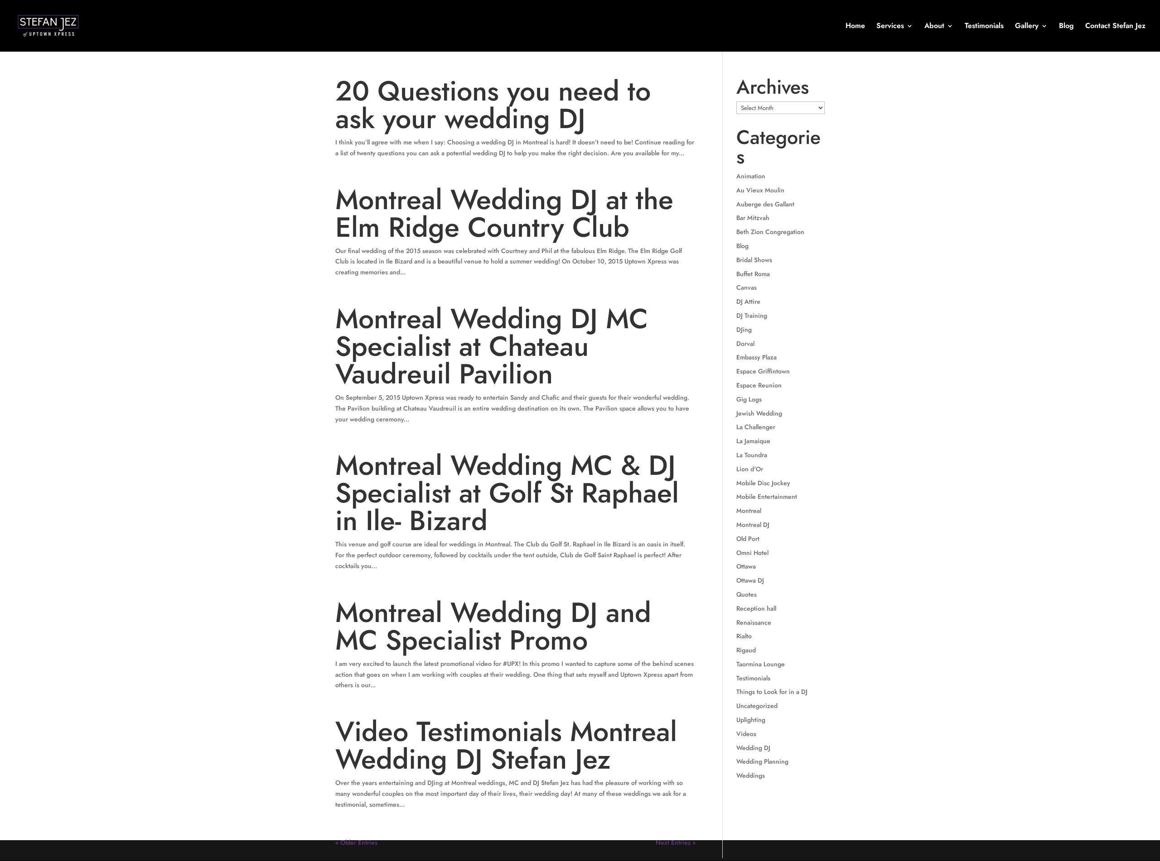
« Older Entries (356, 842)
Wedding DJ (753, 747)
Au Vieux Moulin (760, 190)
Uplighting (750, 719)
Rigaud (746, 650)
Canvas (746, 287)
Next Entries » (676, 842)
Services (890, 27)
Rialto (744, 636)
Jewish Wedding (759, 413)
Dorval (745, 343)
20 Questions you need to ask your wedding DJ (493, 105)
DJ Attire (748, 301)
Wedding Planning (762, 761)
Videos (746, 733)
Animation (750, 176)
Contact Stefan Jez (1115, 27)
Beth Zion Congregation (770, 231)
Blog (1066, 27)
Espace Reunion (759, 385)
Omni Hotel (752, 552)
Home (855, 27)
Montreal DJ (752, 524)
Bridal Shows (754, 259)
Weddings (750, 775)
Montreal (748, 510)
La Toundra (751, 454)
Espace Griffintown (763, 371)
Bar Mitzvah (752, 217)
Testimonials (984, 27)
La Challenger (755, 426)
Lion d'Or (749, 469)
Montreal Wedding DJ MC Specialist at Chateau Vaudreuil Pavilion (491, 346)
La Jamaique (753, 440)
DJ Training (751, 315)
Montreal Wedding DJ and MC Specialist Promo (493, 626)
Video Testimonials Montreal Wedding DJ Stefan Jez (506, 745)
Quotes (746, 594)
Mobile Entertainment (766, 496)
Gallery (1027, 27)
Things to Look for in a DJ (771, 691)
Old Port (747, 538)
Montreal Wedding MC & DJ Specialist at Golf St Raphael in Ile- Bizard (507, 493)
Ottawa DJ (750, 580)
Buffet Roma (753, 273)
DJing (744, 329)
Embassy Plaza (756, 357)
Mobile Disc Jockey (763, 483)
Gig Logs (749, 399)
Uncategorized (757, 705)
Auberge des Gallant (765, 204)
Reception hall (756, 608)
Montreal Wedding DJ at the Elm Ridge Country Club (504, 213)
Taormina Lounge (760, 664)
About (934, 27)
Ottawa (746, 566)
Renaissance (753, 622)
